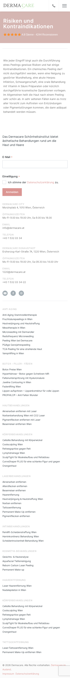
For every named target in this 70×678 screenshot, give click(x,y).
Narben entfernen (11, 503)
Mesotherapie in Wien (13, 327)
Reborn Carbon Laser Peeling (18, 565)
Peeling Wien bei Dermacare (17, 340)
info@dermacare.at (13, 227)
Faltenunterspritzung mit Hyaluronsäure (23, 378)
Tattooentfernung (11, 507)
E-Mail (7, 157)
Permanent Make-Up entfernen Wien (21, 652)
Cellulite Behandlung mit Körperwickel (22, 440)
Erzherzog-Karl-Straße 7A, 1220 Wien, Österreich (30, 251)
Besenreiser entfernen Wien (17, 424)
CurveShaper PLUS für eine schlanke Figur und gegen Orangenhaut (31, 463)
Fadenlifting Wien (11, 386)
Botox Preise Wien (12, 369)
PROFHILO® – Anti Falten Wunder (20, 395)
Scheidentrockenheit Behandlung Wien (23, 540)
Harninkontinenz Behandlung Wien (20, 536)
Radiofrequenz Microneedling (18, 336)
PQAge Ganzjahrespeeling (16, 344)
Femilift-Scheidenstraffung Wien (19, 532)
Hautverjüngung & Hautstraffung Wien (22, 499)
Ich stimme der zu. (33, 182)
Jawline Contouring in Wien (16, 382)
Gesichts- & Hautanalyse (15, 556)
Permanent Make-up (13, 569)
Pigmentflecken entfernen (16, 516)
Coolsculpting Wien (12, 444)
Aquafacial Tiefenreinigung (16, 561)
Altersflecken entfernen (14, 486)
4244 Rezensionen (47, 34)
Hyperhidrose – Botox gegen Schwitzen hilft (25, 373)
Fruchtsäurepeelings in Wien (17, 319)
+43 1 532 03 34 (12, 238)
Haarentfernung (10, 494)
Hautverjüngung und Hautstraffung (21, 323)
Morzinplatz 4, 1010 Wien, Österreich (23, 207)
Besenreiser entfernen (14, 490)
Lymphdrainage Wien (13, 453)
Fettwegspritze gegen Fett (16, 448)
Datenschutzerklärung (40, 182)
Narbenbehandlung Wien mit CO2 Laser (23, 415)
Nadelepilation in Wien (14, 590)
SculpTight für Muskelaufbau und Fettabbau (25, 457)
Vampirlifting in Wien (13, 353)
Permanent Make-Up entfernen (18, 511)
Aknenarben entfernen (14, 481)
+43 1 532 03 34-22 (14, 282)
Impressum (8, 673)
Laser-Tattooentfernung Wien (17, 647)
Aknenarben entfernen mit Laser (19, 411)
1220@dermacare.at (13, 272)
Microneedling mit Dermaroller (18, 332)
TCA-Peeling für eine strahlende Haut (22, 349)
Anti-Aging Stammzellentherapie (19, 314)
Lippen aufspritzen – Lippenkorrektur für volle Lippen (30, 390)
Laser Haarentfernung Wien (17, 585)
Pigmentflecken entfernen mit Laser (21, 419)
